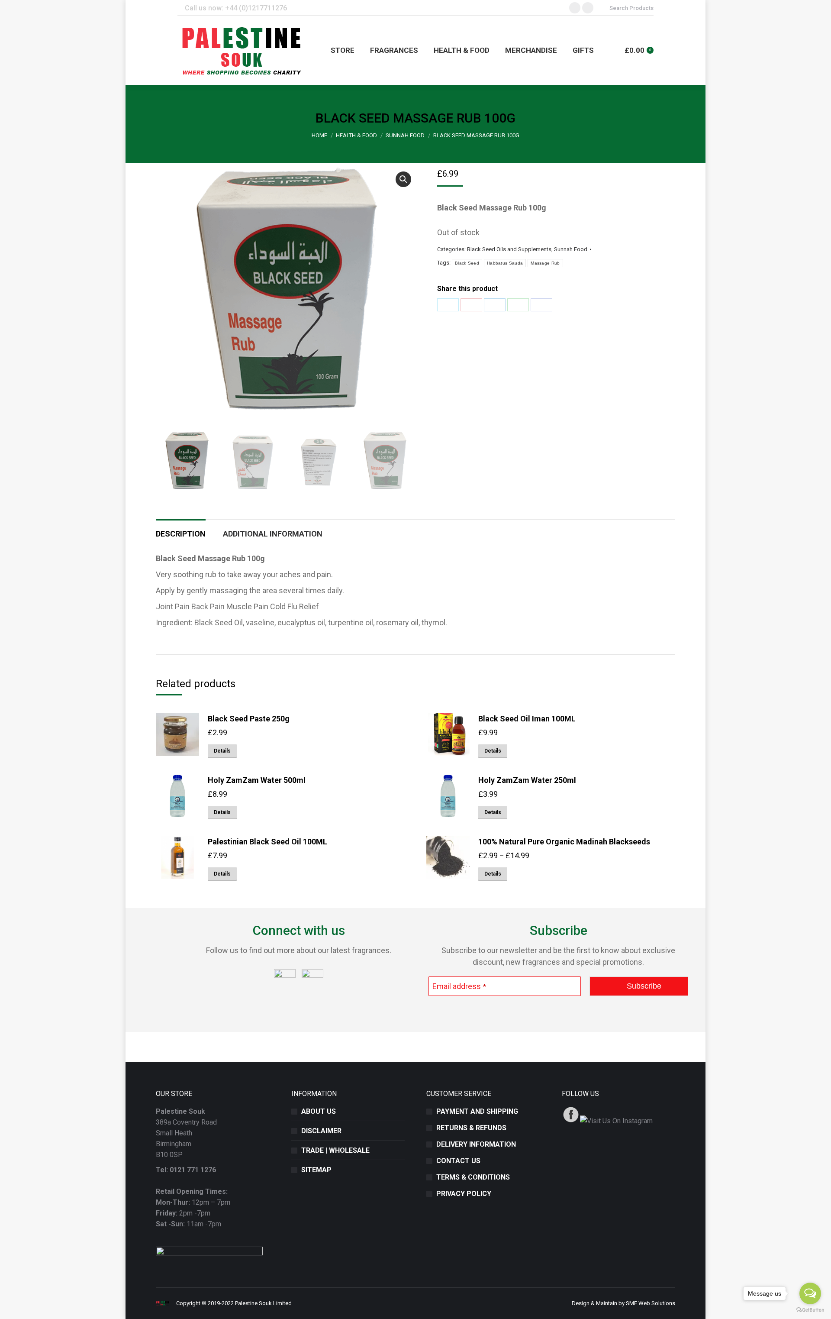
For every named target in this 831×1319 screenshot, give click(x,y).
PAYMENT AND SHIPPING (477, 1111)
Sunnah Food (570, 249)
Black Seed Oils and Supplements (509, 249)
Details (222, 751)
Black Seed (467, 263)
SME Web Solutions (650, 1303)
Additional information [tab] (272, 533)
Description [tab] (181, 533)
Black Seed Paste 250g (249, 718)
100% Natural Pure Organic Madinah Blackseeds (564, 841)
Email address (459, 986)
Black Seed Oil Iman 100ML (527, 718)
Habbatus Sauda (505, 263)
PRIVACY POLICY (463, 1194)
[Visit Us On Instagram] (616, 1121)
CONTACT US (458, 1161)
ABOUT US (318, 1111)
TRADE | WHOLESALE (335, 1150)
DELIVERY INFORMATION (476, 1144)
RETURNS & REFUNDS (471, 1128)
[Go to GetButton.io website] (810, 1310)
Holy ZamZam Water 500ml (257, 780)
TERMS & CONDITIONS (473, 1177)
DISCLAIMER (321, 1131)
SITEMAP (316, 1170)
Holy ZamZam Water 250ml (527, 780)
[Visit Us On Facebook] (571, 1121)
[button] (403, 179)
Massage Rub (545, 263)
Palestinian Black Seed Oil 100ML (267, 841)
